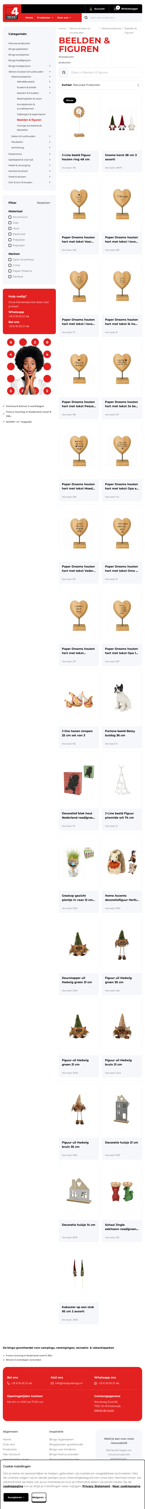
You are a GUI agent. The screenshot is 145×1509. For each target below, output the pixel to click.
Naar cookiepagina (126, 1486)
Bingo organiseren (61, 1439)
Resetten (43, 202)
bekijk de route (104, 1410)
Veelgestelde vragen (16, 1459)
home (62, 28)
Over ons (8, 1444)
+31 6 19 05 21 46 (18, 316)
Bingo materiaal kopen (64, 1459)
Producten (10, 1449)
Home (7, 1439)
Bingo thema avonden (64, 1454)
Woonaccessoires (111, 28)
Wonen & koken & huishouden (79, 30)
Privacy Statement (96, 1486)
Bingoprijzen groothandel (66, 1444)
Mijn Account (11, 1454)
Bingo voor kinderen (62, 1449)
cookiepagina (13, 1486)
